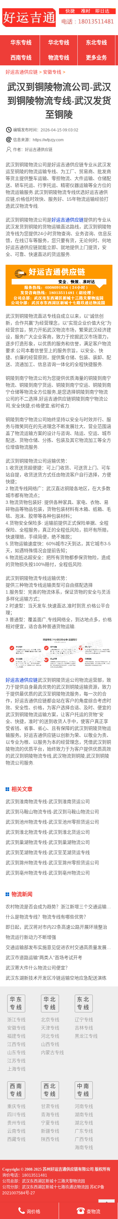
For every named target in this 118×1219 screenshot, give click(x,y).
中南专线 (83, 1090)
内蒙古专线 (52, 1052)
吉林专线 (84, 1027)
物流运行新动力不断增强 (31, 937)
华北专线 (58, 42)
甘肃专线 (50, 1106)
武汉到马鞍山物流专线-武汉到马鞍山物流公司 (52, 811)
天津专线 (50, 1027)
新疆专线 (50, 1131)
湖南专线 (84, 1114)
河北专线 (50, 1036)
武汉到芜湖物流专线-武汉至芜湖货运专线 (48, 852)
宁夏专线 (50, 1122)
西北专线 (50, 1090)
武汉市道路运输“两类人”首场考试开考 (44, 957)
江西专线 (16, 1044)
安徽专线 (52, 72)
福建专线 (16, 1036)
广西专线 (84, 1139)
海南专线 (84, 1147)
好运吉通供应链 (22, 72)
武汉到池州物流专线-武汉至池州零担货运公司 (52, 821)
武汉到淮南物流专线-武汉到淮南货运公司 (48, 801)
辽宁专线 (84, 1019)
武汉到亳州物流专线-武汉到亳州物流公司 (48, 872)
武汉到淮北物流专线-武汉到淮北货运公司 (48, 832)
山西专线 (50, 1044)
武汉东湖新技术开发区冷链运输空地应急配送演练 (56, 978)
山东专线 (16, 1052)
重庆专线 (16, 1106)
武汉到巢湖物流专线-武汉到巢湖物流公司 (48, 842)
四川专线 (16, 1114)
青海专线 (50, 1114)
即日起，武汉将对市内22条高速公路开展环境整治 (56, 927)
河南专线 (84, 1106)
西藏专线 (16, 1139)
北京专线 (50, 1019)
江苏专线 (16, 1060)
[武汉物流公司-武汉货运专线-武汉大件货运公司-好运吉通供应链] (28, 17)
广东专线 (84, 1131)
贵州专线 (16, 1122)
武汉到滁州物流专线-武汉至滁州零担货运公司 (52, 862)
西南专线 (20, 57)
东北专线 (96, 42)
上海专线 (16, 1069)
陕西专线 (50, 1139)
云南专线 (16, 1131)
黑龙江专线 (86, 1036)
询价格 (33, 1211)
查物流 (93, 1211)
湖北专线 (84, 1122)
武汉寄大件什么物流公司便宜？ (38, 967)
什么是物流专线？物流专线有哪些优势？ (47, 916)
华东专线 (20, 42)
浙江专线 (16, 1019)
